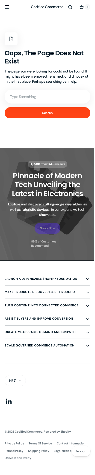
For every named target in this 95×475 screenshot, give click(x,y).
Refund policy (14, 451)
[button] (7, 7)
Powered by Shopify (57, 432)
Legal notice (62, 451)
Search (46, 113)
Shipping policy (38, 451)
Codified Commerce (28, 432)
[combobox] (46, 97)
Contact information (71, 443)
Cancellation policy (18, 458)
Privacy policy (14, 443)
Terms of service (40, 443)
